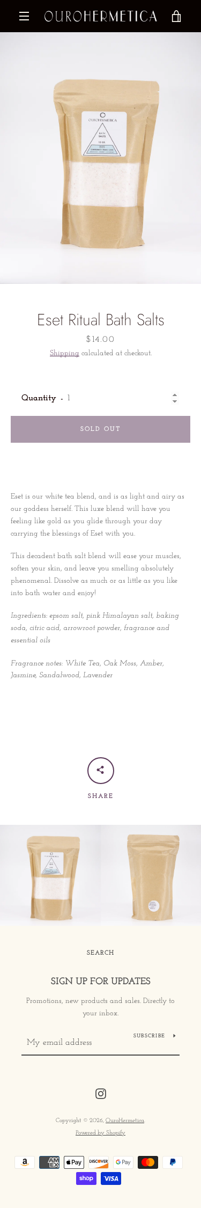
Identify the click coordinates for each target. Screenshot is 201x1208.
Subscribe (149, 1036)
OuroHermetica (125, 1121)
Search (100, 953)
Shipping (64, 353)
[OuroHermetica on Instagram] (100, 1093)
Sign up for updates (101, 982)
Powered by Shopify (100, 1133)
